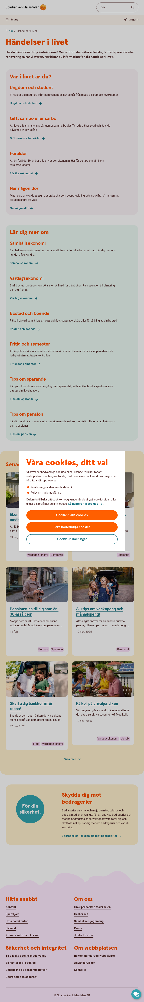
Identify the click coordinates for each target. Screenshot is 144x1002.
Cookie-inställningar (72, 539)
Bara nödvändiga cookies (72, 527)
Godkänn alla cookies (72, 515)
